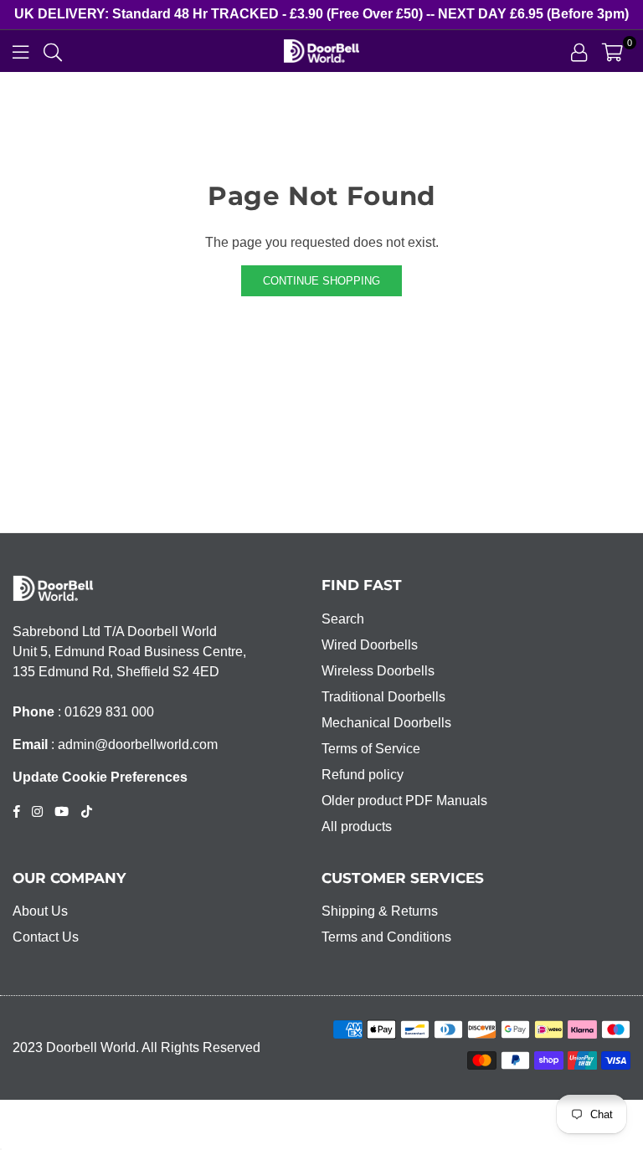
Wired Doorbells (370, 645)
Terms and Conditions (386, 937)
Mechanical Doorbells (386, 723)
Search (343, 619)
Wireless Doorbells (378, 671)
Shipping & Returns (380, 911)
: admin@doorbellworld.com (133, 744)
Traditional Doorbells (383, 697)
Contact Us (46, 937)
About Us (40, 911)
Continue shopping (321, 281)
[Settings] (578, 51)
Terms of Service (371, 749)
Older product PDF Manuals (404, 800)
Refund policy (363, 775)
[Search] (52, 51)
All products (357, 826)
